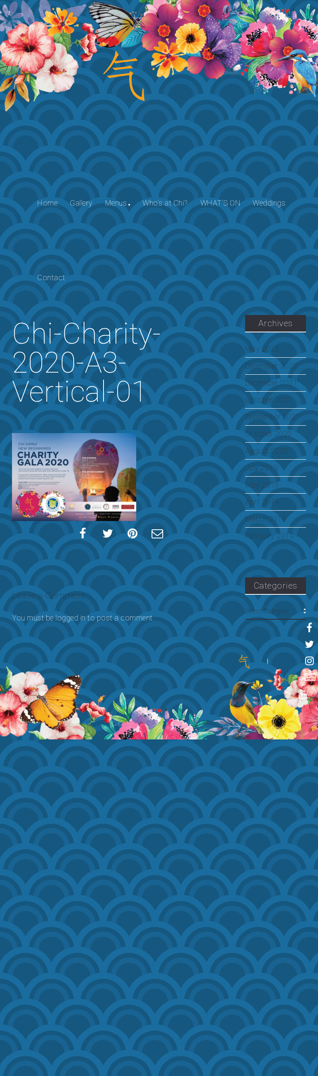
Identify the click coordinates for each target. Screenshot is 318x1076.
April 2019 (262, 502)
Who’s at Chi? (165, 203)
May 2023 (262, 349)
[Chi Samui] (244, 661)
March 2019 (265, 519)
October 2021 (268, 400)
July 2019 (261, 468)
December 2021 (271, 383)
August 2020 (266, 451)
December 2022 (271, 366)
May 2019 (262, 485)
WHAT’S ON (220, 203)
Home (47, 203)
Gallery (81, 203)
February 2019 (269, 536)
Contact (51, 277)
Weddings (269, 203)
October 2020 (268, 434)
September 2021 (272, 417)
